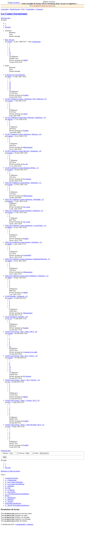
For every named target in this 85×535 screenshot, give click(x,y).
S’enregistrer (30, 9)
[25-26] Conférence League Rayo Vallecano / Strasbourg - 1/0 (25, 117)
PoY (8, 382)
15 (10, 86)
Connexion (39, 9)
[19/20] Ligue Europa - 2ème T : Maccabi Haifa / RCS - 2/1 (24, 425)
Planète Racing (15, 9)
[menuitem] (20, 524)
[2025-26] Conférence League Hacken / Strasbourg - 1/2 (23, 242)
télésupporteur (27, 147)
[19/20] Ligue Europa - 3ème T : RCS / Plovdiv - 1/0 (22, 380)
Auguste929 (27, 255)
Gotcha (9, 298)
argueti (9, 42)
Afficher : (5, 453)
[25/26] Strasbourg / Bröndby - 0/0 (16, 317)
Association (4, 9)
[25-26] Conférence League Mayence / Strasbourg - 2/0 (23, 151)
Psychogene (27, 179)
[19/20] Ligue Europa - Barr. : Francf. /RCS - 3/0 (21, 332)
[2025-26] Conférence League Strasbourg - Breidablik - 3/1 (24, 199)
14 (10, 84)
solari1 (25, 114)
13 (10, 82)
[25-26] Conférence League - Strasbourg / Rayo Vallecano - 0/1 (26, 99)
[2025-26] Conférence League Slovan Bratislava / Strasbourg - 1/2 (26, 276)
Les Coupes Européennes (14, 13)
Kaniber (26, 95)
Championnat (36, 42)
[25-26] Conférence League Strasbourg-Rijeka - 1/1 (22, 168)
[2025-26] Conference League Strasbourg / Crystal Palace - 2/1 (25, 225)
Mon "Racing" (10, 40)
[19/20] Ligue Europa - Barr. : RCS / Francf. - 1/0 (21, 356)
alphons (10, 119)
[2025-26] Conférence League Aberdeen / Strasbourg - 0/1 (24, 210)
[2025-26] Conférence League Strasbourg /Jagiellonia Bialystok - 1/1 (27, 259)
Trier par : (22, 453)
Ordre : (36, 453)
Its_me (25, 164)
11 (10, 55)
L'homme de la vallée (30, 352)
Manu (9, 76)
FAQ (23, 9)
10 (10, 53)
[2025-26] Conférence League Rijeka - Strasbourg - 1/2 (23, 183)
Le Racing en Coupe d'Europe (15, 75)
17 (10, 89)
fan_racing (26, 207)
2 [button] (5, 25)
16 (10, 88)
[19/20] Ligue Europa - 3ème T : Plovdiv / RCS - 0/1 (22, 400)
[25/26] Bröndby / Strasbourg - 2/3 (16, 296)
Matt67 (25, 60)
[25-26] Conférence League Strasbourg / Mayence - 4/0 (23, 134)
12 (10, 371)
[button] (8, 27)
